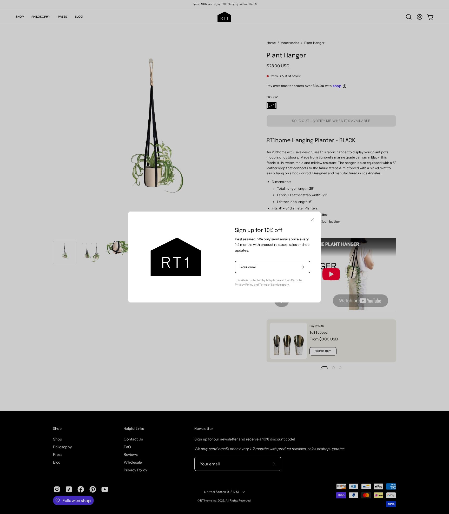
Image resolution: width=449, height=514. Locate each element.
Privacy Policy (244, 284)
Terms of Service (270, 284)
